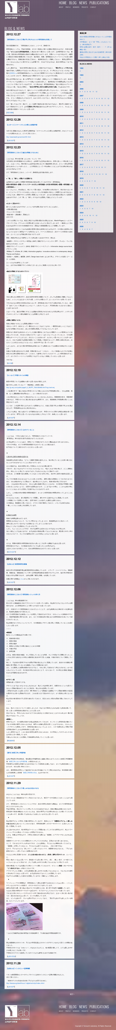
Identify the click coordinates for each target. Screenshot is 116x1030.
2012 (81, 130)
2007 (81, 95)
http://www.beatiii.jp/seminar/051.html (18, 137)
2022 (81, 199)
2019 (81, 178)
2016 (81, 157)
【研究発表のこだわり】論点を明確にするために (22, 152)
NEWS (83, 2)
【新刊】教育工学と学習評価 (15, 753)
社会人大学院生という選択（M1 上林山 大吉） (95, 57)
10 (90, 91)
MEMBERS (76, 7)
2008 (81, 102)
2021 (81, 192)
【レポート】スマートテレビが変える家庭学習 (21, 125)
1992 (81, 68)
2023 (81, 205)
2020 (81, 185)
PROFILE (68, 7)
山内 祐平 (11, 140)
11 (93, 91)
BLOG (72, 2)
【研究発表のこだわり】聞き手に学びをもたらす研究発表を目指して (29, 39)
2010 (81, 116)
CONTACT (93, 7)
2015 (81, 150)
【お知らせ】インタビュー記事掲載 (18, 968)
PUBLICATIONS (99, 2)
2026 (81, 226)
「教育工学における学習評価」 (18, 761)
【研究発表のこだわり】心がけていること (20, 430)
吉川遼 (10, 363)
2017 (81, 164)
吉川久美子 (11, 552)
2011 (81, 123)
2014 (81, 144)
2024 (81, 212)
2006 (81, 89)
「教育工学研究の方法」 (30, 772)
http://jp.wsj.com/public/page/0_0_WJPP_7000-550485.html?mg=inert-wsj (30, 387)
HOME (63, 2)
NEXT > (72, 994)
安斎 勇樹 (10, 112)
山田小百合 (11, 956)
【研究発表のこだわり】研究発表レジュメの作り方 (23, 594)
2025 (81, 219)
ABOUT (61, 7)
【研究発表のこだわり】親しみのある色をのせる (22, 788)
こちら (22, 579)
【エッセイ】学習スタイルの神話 (17, 375)
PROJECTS (85, 7)
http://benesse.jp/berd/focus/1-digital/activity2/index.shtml (25, 983)
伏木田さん (13, 73)
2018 (81, 171)
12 (96, 91)
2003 (81, 82)
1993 (81, 75)
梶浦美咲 (11, 740)
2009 (81, 109)
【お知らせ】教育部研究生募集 (16, 564)
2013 (81, 137)
